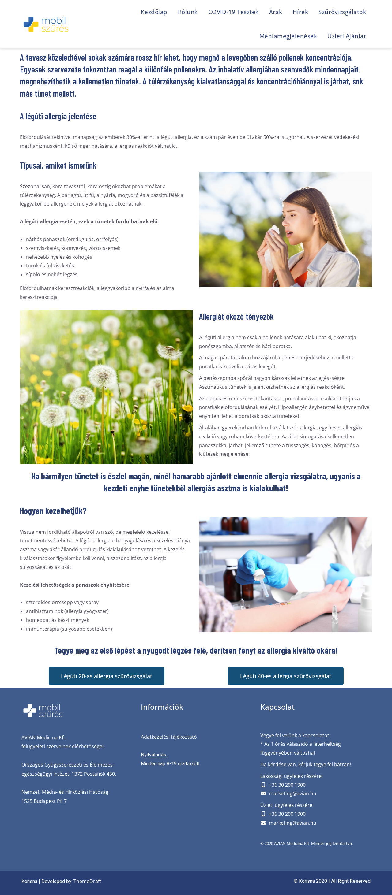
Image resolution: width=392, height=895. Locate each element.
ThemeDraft (87, 881)
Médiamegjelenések (288, 36)
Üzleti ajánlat (346, 36)
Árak (275, 12)
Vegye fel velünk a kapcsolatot (294, 735)
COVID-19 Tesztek (233, 12)
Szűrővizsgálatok (342, 12)
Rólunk (188, 12)
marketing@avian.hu (292, 793)
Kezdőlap (154, 12)
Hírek (300, 12)
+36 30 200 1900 (287, 785)
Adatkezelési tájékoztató (169, 736)
